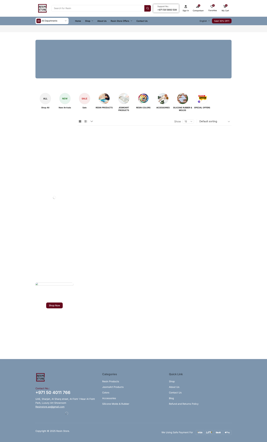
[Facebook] (36, 275)
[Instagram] (47, 275)
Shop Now (54, 305)
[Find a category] (66, 129)
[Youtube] (59, 275)
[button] (186, 8)
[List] (85, 121)
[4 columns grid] (80, 121)
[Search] (147, 8)
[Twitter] (42, 275)
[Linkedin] (53, 275)
